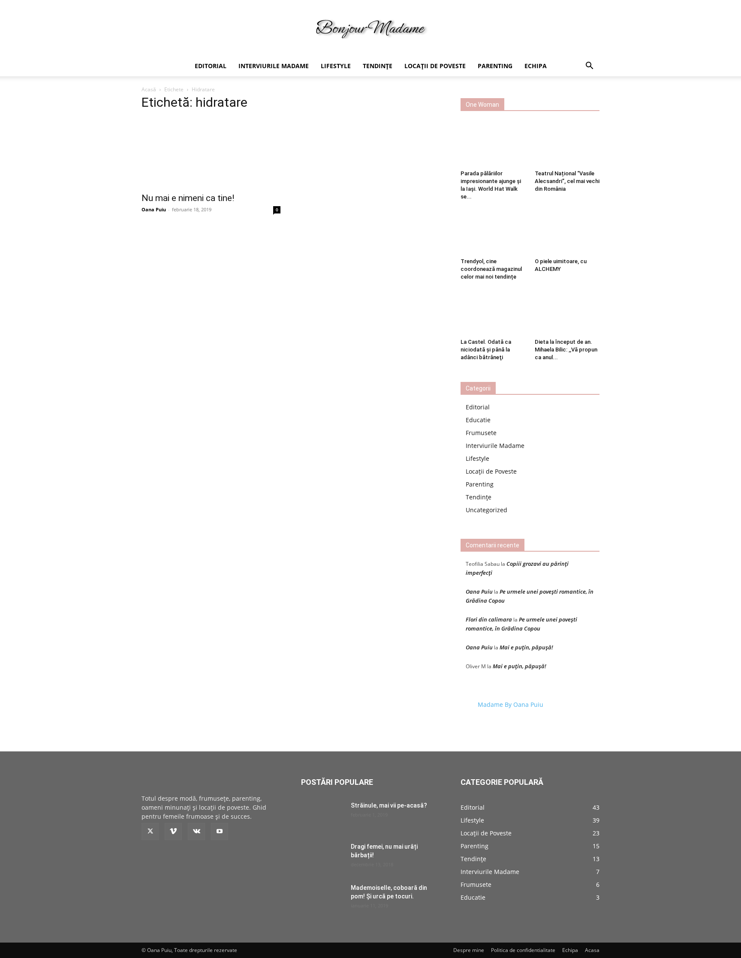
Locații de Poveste (435, 66)
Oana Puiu (154, 209)
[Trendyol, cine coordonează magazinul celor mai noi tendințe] (493, 232)
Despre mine (468, 950)
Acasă (149, 89)
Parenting (495, 66)
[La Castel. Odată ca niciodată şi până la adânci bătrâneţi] (493, 312)
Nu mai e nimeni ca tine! (188, 198)
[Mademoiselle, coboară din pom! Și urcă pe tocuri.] (322, 898)
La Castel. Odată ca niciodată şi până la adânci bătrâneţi (486, 349)
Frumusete (481, 433)
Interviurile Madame (273, 66)
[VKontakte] (196, 831)
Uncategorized (486, 510)
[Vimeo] (173, 831)
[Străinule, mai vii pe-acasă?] (322, 816)
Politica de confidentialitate (523, 950)
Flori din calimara (489, 619)
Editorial (210, 66)
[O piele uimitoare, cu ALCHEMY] (567, 232)
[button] (589, 67)
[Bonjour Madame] (370, 28)
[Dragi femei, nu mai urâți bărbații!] (322, 857)
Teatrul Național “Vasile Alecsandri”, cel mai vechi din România (567, 181)
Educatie (478, 420)
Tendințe (377, 66)
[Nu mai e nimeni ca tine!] (211, 153)
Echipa (535, 66)
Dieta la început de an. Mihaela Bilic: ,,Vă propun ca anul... (566, 349)
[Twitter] (150, 831)
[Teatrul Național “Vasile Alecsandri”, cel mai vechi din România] (567, 144)
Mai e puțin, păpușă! (526, 647)
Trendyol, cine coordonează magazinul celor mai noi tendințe (491, 269)
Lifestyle (336, 66)
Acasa (592, 950)
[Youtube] (219, 831)
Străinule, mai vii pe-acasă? (389, 805)
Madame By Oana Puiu (510, 704)
